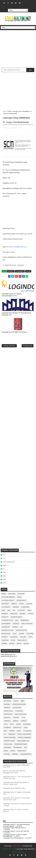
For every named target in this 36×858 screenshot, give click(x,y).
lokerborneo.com (18, 852)
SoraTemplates (16, 846)
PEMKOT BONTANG (10, 737)
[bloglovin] (23, 2)
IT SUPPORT (21, 610)
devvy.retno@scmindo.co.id (18, 247)
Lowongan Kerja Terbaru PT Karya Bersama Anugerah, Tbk (16, 314)
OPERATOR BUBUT (16, 617)
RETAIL (6, 751)
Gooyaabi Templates (8, 849)
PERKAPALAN (8, 744)
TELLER (13, 640)
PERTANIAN (7, 747)
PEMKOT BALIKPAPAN (24, 734)
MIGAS (19, 731)
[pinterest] (19, 2)
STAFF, (20, 128)
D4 (4, 558)
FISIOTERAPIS (6, 607)
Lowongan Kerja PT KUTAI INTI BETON (16, 831)
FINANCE (23, 721)
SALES (15, 633)
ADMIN (4, 594)
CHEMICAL (7, 707)
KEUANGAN (7, 727)
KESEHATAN (26, 724)
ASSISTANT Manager (8, 597)
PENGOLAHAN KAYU (23, 741)
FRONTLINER (25, 607)
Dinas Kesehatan (20, 714)
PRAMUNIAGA (25, 620)
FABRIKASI (7, 721)
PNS (17, 620)
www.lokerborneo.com (8, 654)
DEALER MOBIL (8, 711)
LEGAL (26, 727)
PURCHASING (6, 627)
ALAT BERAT (11, 594)
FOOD (6, 724)
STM (4, 583)
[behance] (15, 5)
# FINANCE (10, 271)
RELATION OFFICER (8, 630)
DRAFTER (14, 603)
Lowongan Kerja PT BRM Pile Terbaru (14, 332)
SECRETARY (30, 633)
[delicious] (19, 5)
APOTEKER (21, 594)
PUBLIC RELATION (27, 623)
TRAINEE (4, 643)
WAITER (19, 643)
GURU (3, 610)
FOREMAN (16, 607)
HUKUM (18, 724)
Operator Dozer (7, 620)
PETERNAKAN (18, 747)
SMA (4, 572)
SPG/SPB (23, 637)
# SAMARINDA (20, 271)
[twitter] (11, 2)
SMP (4, 579)
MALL (5, 731)
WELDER (26, 643)
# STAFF (28, 271)
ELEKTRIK (29, 603)
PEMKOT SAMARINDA (24, 737)
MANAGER (5, 613)
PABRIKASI (12, 734)
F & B (23, 717)
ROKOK (13, 751)
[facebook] (8, 2)
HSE (14, 610)
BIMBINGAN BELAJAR (19, 704)
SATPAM (21, 633)
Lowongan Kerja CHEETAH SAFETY (14, 788)
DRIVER (21, 603)
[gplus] (15, 2)
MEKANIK (23, 613)
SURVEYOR (5, 640)
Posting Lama (27, 346)
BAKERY (16, 701)
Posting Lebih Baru (9, 346)
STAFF (9, 111)
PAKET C (6, 565)
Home (4, 111)
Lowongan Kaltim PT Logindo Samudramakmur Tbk (11, 295)
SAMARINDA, (14, 128)
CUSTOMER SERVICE (8, 600)
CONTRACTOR (17, 707)
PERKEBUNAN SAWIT (20, 744)
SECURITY (5, 637)
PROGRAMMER (6, 623)
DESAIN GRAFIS (21, 600)
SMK (4, 576)
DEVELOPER (5, 603)
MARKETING (13, 613)
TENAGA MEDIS (22, 640)
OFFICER (30, 613)
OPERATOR (5, 617)
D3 (4, 555)
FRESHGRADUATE (9, 562)
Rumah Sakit (22, 751)
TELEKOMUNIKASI (25, 754)
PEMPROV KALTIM (9, 741)
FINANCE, (7, 128)
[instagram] (4, 2)
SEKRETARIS (14, 637)
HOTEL (12, 724)
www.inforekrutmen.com (9, 656)
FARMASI (16, 721)
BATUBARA (7, 704)
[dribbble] (27, 2)
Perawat (15, 627)
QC (21, 627)
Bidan (19, 597)
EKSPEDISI (7, 717)
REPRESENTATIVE (21, 630)
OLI (5, 734)
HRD (9, 610)
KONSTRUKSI (17, 727)
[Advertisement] (18, 50)
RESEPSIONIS (6, 633)
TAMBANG (15, 754)
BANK (22, 701)
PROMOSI (16, 623)
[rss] (31, 2)
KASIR (29, 610)
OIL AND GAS (27, 731)
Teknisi (11, 643)
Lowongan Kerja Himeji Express (13, 838)
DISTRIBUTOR (8, 714)
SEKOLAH (7, 754)
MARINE (12, 731)
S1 (3, 569)
